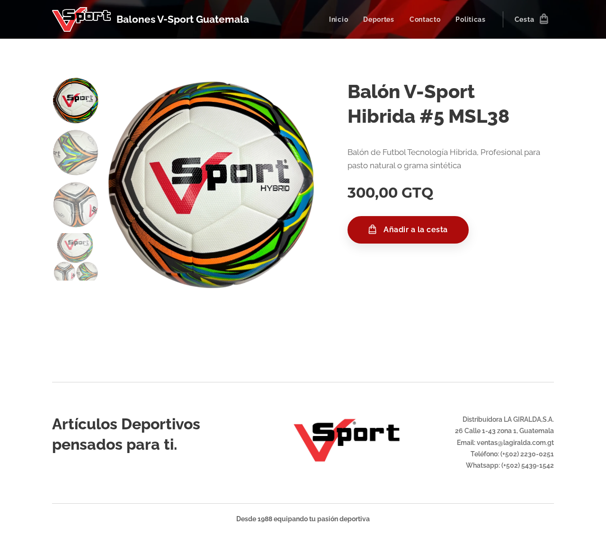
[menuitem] (341, 19)
